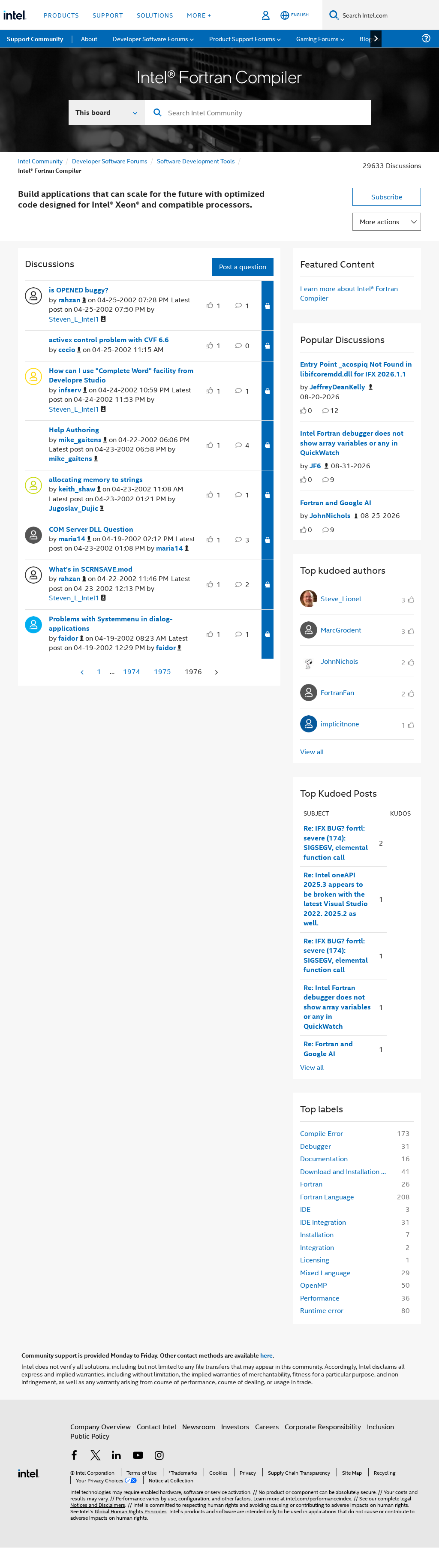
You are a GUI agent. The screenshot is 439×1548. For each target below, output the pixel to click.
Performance (320, 1298)
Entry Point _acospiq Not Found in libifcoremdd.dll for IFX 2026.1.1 (356, 369)
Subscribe (387, 197)
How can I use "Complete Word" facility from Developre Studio (121, 375)
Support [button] (108, 14)
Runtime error (321, 1310)
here (266, 1355)
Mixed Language (325, 1272)
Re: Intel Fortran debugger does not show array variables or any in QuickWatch (337, 1007)
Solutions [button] (155, 14)
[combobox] (258, 112)
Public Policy (89, 1436)
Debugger (315, 1146)
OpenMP (313, 1285)
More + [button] (199, 14)
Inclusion (380, 1426)
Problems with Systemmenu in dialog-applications (111, 623)
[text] (303, 410)
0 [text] (310, 410)
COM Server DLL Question (91, 529)
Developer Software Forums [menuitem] (150, 38)
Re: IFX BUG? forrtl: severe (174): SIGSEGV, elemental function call (336, 842)
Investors (235, 1426)
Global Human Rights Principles (131, 1511)
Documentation (324, 1158)
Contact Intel (156, 1426)
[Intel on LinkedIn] (116, 1456)
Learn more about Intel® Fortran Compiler (349, 293)
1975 (162, 671)
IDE (305, 1209)
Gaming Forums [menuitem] (317, 38)
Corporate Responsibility (323, 1426)
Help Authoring (74, 429)
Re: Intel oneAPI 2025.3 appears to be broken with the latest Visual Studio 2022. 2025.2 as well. (336, 899)
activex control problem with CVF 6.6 (109, 339)
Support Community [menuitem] (35, 38)
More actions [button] (379, 221)
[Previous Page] (82, 672)
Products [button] (61, 14)
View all (312, 751)
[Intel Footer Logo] (28, 1472)
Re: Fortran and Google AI (328, 1048)
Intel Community (40, 160)
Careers (267, 1426)
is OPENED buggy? (78, 290)
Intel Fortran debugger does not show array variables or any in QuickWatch (351, 442)
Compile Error (321, 1133)
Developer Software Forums (109, 160)
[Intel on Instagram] (159, 1456)
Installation (317, 1234)
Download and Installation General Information (346, 1171)
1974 (131, 671)
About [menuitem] (89, 38)
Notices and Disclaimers (97, 1504)
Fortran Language (327, 1197)
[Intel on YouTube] (138, 1456)
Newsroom (198, 1426)
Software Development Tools (196, 160)
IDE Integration (323, 1222)
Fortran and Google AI (335, 502)
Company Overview (100, 1426)
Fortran (311, 1184)
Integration (317, 1247)
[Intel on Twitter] (95, 1456)
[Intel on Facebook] (74, 1456)
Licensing (314, 1260)
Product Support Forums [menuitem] (242, 38)
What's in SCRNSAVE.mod (90, 569)
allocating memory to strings (96, 479)
